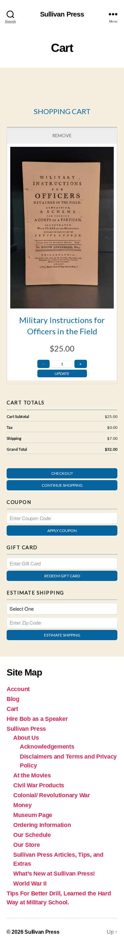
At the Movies (32, 775)
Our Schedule (32, 835)
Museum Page (32, 815)
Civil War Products (38, 785)
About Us (26, 737)
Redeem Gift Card (62, 575)
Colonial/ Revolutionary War (51, 795)
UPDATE (62, 373)
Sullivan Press (62, 14)
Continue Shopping (62, 485)
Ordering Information (42, 825)
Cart (12, 709)
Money (22, 805)
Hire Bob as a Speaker (37, 719)
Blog (13, 699)
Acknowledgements (47, 746)
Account (18, 689)
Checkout (62, 473)
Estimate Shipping (62, 635)
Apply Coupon (62, 530)
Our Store (26, 845)
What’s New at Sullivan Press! (54, 873)
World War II (30, 883)
